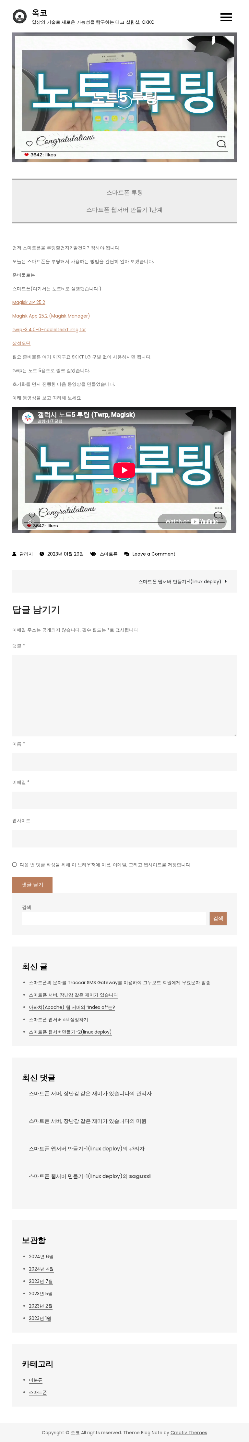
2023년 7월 (41, 1281)
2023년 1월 (40, 1318)
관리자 (26, 554)
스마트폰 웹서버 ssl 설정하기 (58, 1019)
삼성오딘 (21, 343)
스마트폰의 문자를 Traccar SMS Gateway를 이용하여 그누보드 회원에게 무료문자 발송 (119, 982)
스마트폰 (109, 554)
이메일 (21, 782)
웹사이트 (21, 820)
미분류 (35, 1380)
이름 (18, 744)
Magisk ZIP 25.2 (28, 302)
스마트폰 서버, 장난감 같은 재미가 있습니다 (73, 995)
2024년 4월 (41, 1269)
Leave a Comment (154, 554)
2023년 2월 (41, 1306)
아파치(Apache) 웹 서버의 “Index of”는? (72, 1007)
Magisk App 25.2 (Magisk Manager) (51, 316)
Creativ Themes (189, 1432)
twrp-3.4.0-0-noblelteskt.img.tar (49, 329)
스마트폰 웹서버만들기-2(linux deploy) (70, 1032)
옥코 (39, 12)
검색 (26, 907)
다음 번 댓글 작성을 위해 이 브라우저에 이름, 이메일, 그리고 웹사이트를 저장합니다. (105, 864)
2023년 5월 (41, 1293)
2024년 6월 (41, 1256)
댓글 (18, 646)
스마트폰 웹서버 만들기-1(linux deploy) (179, 581)
